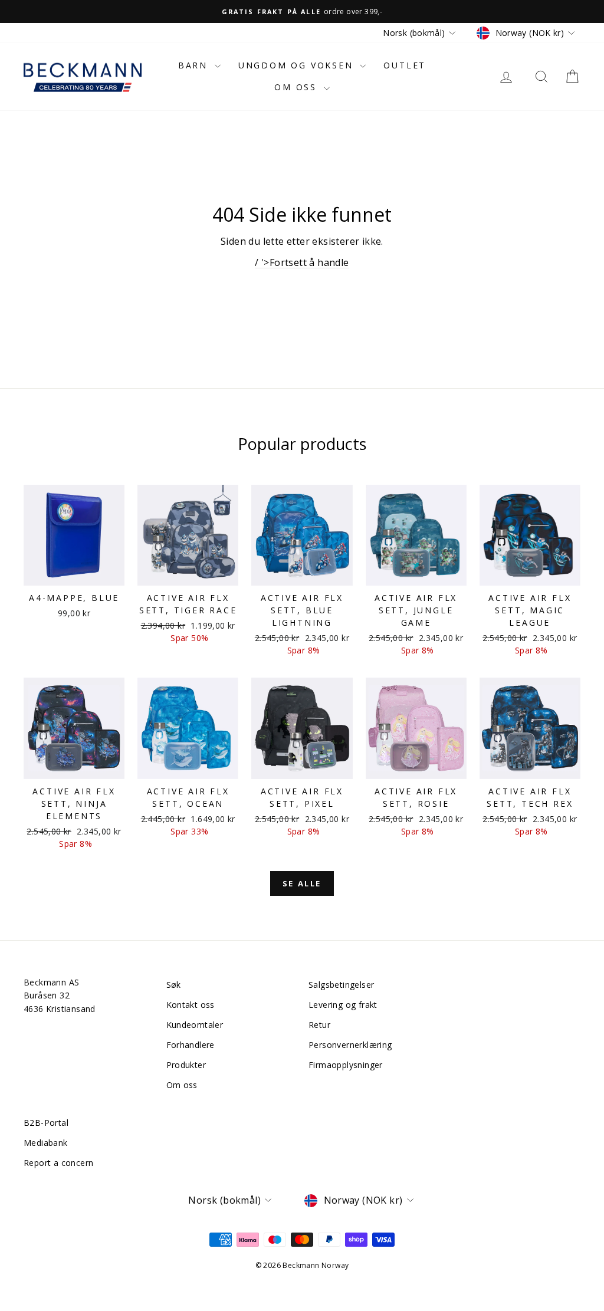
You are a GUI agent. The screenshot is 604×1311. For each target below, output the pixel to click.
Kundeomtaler (195, 1024)
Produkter (186, 1064)
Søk (173, 984)
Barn (195, 65)
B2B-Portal (46, 1122)
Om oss (297, 87)
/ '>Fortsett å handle (302, 262)
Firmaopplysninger (345, 1064)
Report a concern (58, 1162)
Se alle (302, 883)
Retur (319, 1024)
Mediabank (46, 1142)
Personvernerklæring (350, 1044)
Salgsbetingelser (341, 984)
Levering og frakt (343, 1004)
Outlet (404, 65)
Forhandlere (190, 1044)
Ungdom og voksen (297, 65)
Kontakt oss (190, 1004)
